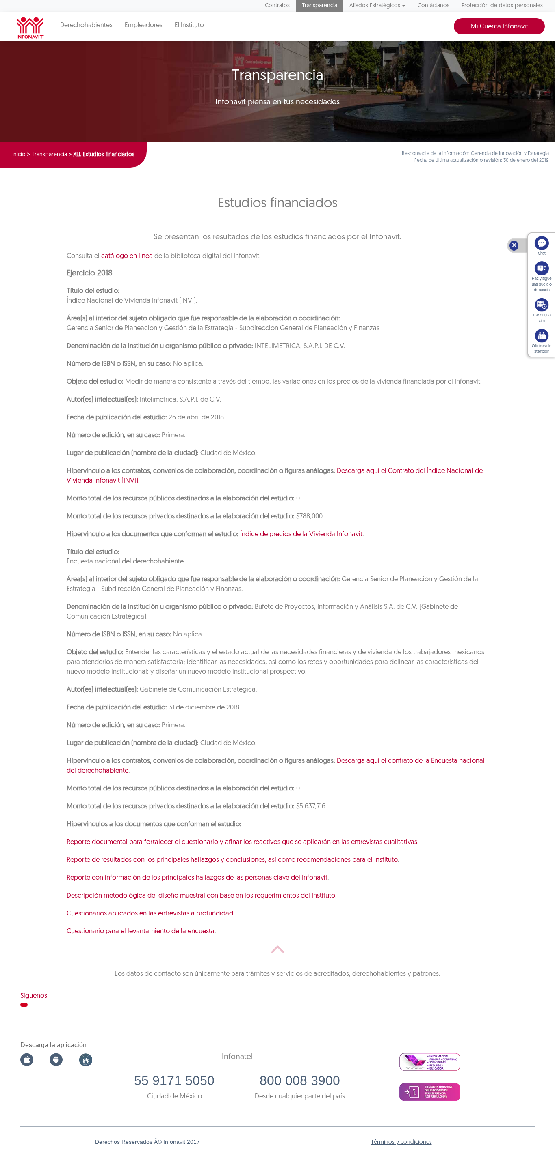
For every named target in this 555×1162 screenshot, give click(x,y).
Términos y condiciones (401, 1142)
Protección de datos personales (502, 6)
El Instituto (189, 25)
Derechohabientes (86, 25)
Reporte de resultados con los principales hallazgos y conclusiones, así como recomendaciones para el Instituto (232, 860)
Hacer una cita (542, 318)
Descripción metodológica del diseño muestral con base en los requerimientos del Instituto (201, 895)
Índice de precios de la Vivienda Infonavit (301, 534)
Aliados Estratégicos (374, 6)
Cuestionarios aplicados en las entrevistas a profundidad (150, 913)
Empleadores (144, 25)
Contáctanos (433, 6)
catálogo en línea (127, 256)
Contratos (277, 6)
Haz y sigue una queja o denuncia (542, 284)
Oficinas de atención (541, 349)
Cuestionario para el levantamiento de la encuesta (141, 931)
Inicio (19, 155)
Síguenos (33, 995)
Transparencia (319, 6)
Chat (542, 254)
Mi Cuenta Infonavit (499, 26)
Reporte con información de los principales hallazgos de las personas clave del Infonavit (197, 877)
